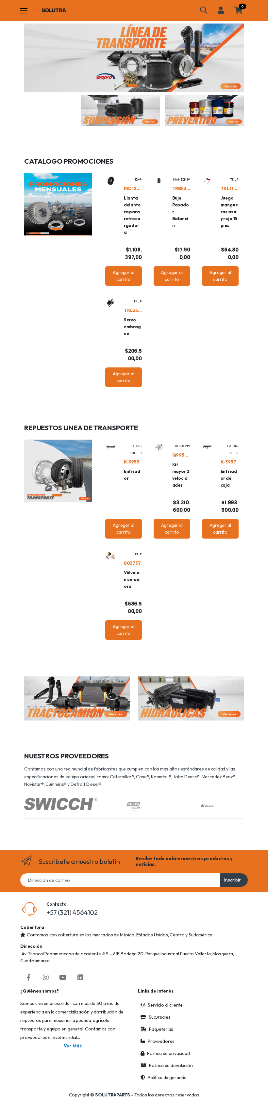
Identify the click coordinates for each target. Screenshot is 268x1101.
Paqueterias (161, 1029)
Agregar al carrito (123, 275)
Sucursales (160, 1017)
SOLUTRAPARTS (112, 1095)
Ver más (73, 1046)
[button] (203, 10)
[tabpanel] (134, 58)
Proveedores (161, 1041)
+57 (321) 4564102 (72, 912)
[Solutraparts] (49, 10)
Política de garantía (167, 1077)
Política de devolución (171, 1065)
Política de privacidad (168, 1053)
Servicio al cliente (165, 1005)
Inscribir (232, 880)
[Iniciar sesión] (221, 10)
